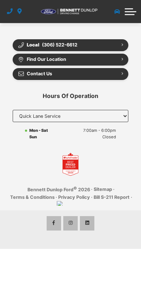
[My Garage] (117, 11)
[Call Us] (10, 11)
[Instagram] (70, 223)
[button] (130, 11)
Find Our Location (46, 59)
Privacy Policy (74, 197)
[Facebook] (54, 223)
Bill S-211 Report (111, 197)
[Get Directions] (19, 11)
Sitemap (103, 189)
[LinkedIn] (87, 223)
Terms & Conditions (32, 197)
